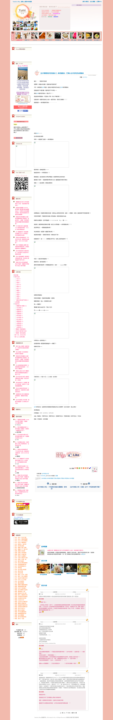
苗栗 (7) (18, 282)
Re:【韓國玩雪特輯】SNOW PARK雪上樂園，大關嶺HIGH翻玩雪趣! (22, 421)
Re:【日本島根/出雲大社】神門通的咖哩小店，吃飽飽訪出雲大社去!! (22, 436)
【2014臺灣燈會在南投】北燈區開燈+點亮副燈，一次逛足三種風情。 (22, 366)
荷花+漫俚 (73, 40)
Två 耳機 (42, 40)
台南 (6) (18, 292)
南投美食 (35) (20, 321)
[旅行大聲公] (85, 1)
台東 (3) (18, 298)
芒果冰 (55, 478)
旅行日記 (17, 277)
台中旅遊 (71, 478)
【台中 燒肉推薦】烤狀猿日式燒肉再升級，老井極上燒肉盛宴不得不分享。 (22, 258)
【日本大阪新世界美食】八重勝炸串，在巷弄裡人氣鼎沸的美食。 (22, 389)
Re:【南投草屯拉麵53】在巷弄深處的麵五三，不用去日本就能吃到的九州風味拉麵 (22, 468)
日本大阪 (44, 16)
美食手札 (17, 304)
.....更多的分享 (18, 138)
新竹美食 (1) (20, 315)
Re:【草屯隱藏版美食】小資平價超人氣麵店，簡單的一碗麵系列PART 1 (22, 428)
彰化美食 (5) (20, 319)
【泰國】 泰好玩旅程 (20, 333)
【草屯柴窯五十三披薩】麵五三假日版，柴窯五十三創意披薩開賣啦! (22, 384)
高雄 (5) (18, 294)
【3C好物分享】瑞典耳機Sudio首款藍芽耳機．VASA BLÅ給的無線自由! (22, 227)
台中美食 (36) (20, 317)
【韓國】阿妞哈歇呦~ (20, 329)
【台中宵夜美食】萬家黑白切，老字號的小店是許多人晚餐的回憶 (22, 252)
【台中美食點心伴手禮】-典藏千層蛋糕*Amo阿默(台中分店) (22, 401)
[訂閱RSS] (99, 1)
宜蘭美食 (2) (20, 311)
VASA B (35, 40)
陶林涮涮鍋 (84, 576)
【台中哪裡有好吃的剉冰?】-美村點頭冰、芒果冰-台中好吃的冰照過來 (62, 73)
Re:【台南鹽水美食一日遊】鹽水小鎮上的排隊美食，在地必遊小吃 (22, 443)
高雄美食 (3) (20, 325)
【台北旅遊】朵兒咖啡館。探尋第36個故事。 (22, 352)
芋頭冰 (62, 478)
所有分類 (16, 275)
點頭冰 (59, 478)
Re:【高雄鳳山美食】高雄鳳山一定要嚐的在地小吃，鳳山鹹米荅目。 (22, 491)
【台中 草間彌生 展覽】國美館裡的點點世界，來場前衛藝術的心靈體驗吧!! (22, 246)
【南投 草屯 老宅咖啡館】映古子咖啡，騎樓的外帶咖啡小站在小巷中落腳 (22, 263)
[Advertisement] (86, 18)
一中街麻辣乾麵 (57, 574)
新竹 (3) (18, 280)
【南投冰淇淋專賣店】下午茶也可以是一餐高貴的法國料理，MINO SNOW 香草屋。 (22, 240)
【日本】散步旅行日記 (20, 331)
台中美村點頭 (49, 478)
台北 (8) (18, 279)
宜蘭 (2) (18, 296)
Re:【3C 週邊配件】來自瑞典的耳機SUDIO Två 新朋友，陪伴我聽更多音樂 (22, 460)
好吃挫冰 (67, 478)
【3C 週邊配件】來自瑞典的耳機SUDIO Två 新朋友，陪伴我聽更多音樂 (22, 233)
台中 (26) (19, 284)
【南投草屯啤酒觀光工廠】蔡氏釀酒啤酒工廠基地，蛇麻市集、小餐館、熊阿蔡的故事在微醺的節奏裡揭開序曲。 (22, 220)
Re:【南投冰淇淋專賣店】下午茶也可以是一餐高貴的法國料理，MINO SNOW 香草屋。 (22, 452)
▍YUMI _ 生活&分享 (20, 335)
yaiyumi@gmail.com (23, 103)
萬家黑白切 (66, 40)
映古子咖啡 (89, 40)
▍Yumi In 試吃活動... (20, 337)
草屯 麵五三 (97, 40)
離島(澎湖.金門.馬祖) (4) (22, 300)
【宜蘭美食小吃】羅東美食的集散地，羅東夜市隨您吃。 (22, 395)
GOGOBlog (43, 475)
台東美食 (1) (20, 327)
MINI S (50, 40)
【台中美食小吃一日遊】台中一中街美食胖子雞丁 (84, 487)
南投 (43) (19, 286)
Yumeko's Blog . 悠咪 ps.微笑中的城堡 (22, 1)
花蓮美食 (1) (20, 313)
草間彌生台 (58, 40)
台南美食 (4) (20, 323)
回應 (57, 475)
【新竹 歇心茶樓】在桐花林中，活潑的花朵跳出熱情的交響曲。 (22, 347)
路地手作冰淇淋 (71, 573)
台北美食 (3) (20, 308)
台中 (43, 87)
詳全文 (83, 554)
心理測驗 (17, 302)
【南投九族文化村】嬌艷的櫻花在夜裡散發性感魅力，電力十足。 (22, 372)
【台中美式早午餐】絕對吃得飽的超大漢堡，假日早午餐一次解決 (22, 378)
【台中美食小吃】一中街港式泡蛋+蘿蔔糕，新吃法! (51, 487)
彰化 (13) (19, 288)
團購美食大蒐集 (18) (22, 306)
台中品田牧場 (43, 574)
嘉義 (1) (18, 290)
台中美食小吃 (45, 473)
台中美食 (43, 478)
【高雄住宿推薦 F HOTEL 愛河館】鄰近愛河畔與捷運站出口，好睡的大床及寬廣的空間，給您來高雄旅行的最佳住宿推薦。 (22, 211)
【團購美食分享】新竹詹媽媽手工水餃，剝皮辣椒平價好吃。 (22, 203)
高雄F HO (27, 40)
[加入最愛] (92, 1)
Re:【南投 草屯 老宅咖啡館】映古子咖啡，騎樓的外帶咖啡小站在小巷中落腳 (22, 476)
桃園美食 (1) (20, 309)
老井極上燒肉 (81, 40)
